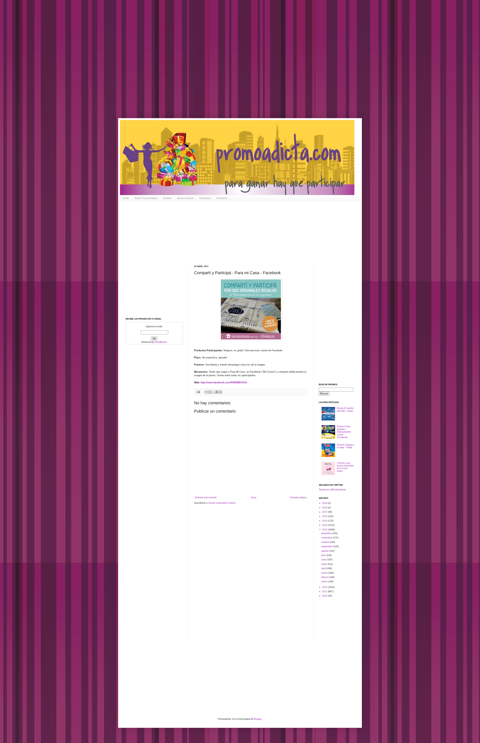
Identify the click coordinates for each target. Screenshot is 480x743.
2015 (325, 520)
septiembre (327, 546)
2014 (325, 525)
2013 (325, 529)
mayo (324, 564)
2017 (325, 512)
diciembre (326, 533)
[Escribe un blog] (210, 392)
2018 (325, 507)
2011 (325, 591)
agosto (325, 551)
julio (323, 555)
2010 (325, 595)
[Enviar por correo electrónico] (206, 392)
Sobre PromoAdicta (146, 198)
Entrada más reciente (206, 497)
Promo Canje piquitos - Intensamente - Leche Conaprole (344, 432)
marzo (324, 573)
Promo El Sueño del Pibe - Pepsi (345, 409)
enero (324, 581)
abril (323, 568)
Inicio (126, 198)
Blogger (258, 719)
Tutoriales (205, 198)
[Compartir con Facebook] (217, 392)
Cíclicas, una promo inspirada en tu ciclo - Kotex (345, 467)
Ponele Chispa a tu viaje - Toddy (345, 446)
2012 (325, 587)
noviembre (327, 537)
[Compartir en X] (213, 392)
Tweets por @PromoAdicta (332, 489)
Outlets (167, 198)
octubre (325, 542)
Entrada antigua (298, 497)
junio (324, 559)
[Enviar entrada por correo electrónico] (198, 392)
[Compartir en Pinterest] (220, 392)
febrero (325, 577)
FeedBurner (161, 342)
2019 (325, 503)
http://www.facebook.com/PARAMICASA (224, 382)
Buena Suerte (185, 198)
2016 (325, 516)
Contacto (221, 198)
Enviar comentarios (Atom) (222, 503)
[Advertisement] (120, 62)
